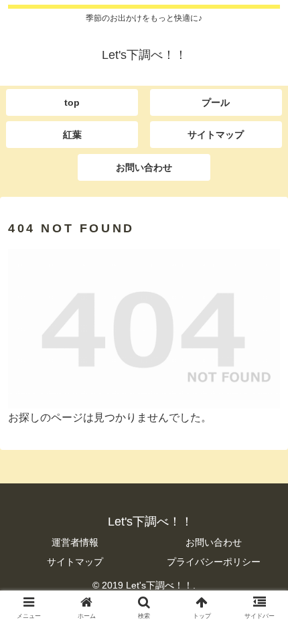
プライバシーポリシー (214, 561)
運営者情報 (75, 542)
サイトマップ (75, 561)
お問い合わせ (214, 542)
